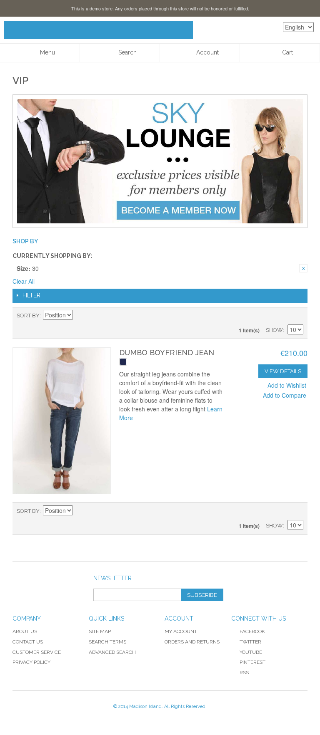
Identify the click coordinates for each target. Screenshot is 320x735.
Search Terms (107, 642)
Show (274, 330)
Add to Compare (284, 395)
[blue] (123, 362)
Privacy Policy (31, 662)
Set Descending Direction (80, 315)
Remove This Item (303, 268)
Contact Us (27, 642)
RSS (244, 673)
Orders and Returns (192, 642)
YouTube (251, 652)
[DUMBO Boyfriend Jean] (61, 420)
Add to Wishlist (287, 385)
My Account (181, 631)
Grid (282, 315)
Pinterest (252, 662)
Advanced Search (112, 652)
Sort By (28, 315)
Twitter (250, 642)
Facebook (252, 631)
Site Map (100, 631)
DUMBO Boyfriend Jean (166, 352)
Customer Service (36, 652)
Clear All (23, 281)
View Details (283, 371)
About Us (24, 631)
